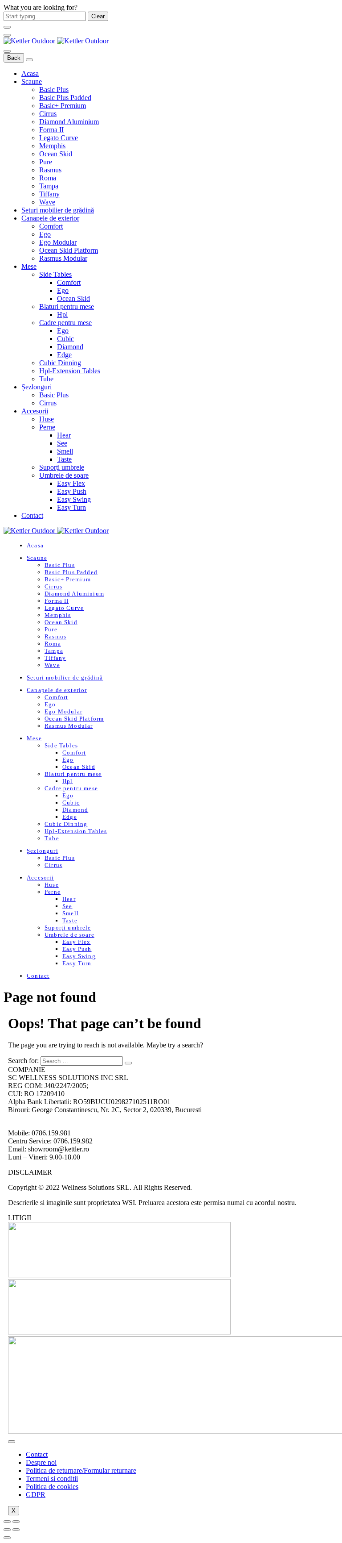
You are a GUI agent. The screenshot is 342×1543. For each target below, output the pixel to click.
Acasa (30, 73)
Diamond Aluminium (69, 121)
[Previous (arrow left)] (7, 1529)
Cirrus (48, 113)
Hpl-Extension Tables (69, 371)
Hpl (62, 314)
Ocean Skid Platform (68, 250)
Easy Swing (74, 499)
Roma (47, 178)
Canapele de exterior (50, 218)
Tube (46, 379)
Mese (29, 266)
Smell (65, 451)
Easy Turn (71, 507)
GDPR (35, 1494)
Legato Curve (58, 138)
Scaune (31, 81)
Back (13, 57)
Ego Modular (58, 242)
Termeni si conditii (52, 1478)
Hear (64, 435)
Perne (47, 427)
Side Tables (55, 274)
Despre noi (41, 1462)
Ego (45, 234)
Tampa (48, 186)
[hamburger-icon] (11, 1441)
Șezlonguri (36, 387)
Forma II (51, 129)
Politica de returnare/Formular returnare (81, 1470)
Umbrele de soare (64, 475)
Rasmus (50, 170)
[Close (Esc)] (7, 1521)
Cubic (65, 338)
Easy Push (71, 491)
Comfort (51, 226)
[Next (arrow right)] (16, 1529)
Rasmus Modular (63, 258)
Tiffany (49, 194)
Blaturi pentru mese (66, 306)
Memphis (52, 146)
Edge (64, 355)
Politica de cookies (52, 1486)
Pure (45, 162)
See (62, 443)
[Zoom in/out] (16, 1521)
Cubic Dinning (60, 363)
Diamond (70, 346)
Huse (46, 419)
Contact (32, 515)
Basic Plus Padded (65, 97)
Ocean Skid (55, 154)
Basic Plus (54, 89)
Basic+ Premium (62, 105)
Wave (47, 202)
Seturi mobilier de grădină (57, 210)
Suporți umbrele (61, 467)
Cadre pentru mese (65, 322)
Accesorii (34, 411)
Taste (64, 459)
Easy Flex (71, 483)
